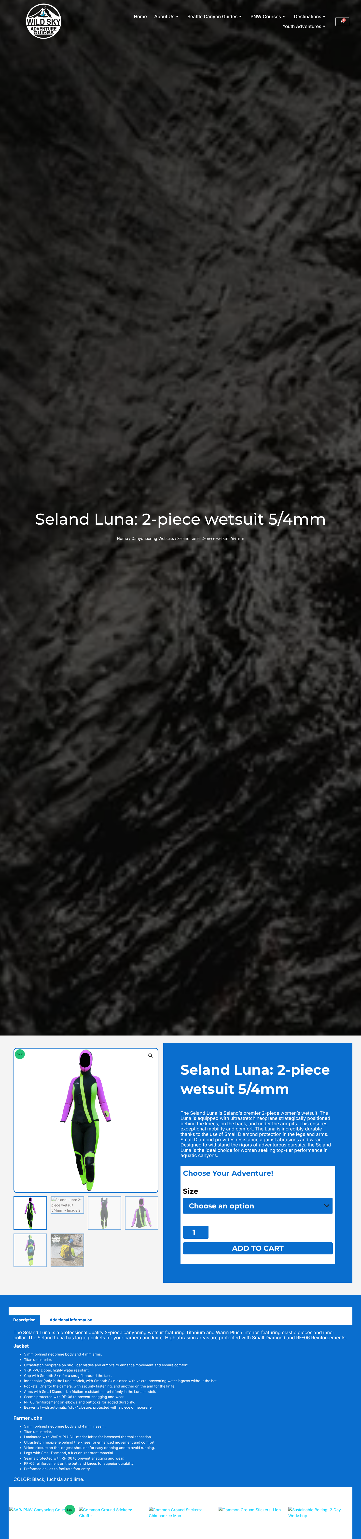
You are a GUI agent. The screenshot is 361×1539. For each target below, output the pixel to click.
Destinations (307, 16)
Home (140, 16)
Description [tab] (24, 1319)
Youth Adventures (301, 26)
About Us (164, 16)
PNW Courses (265, 16)
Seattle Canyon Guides (212, 16)
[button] (150, 1055)
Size (190, 1191)
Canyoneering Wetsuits (152, 538)
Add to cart (258, 1248)
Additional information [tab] (71, 1319)
